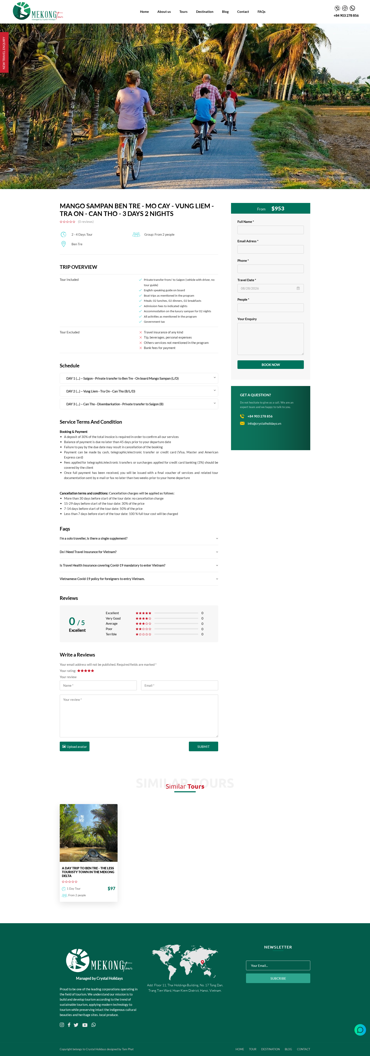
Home (144, 11)
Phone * (243, 260)
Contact (243, 11)
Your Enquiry (247, 319)
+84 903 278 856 (346, 15)
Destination (204, 11)
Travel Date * (246, 280)
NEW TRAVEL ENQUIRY (4, 53)
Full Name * (245, 221)
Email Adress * (247, 241)
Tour (252, 1049)
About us (164, 11)
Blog (225, 11)
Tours (183, 11)
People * (243, 299)
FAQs (262, 11)
